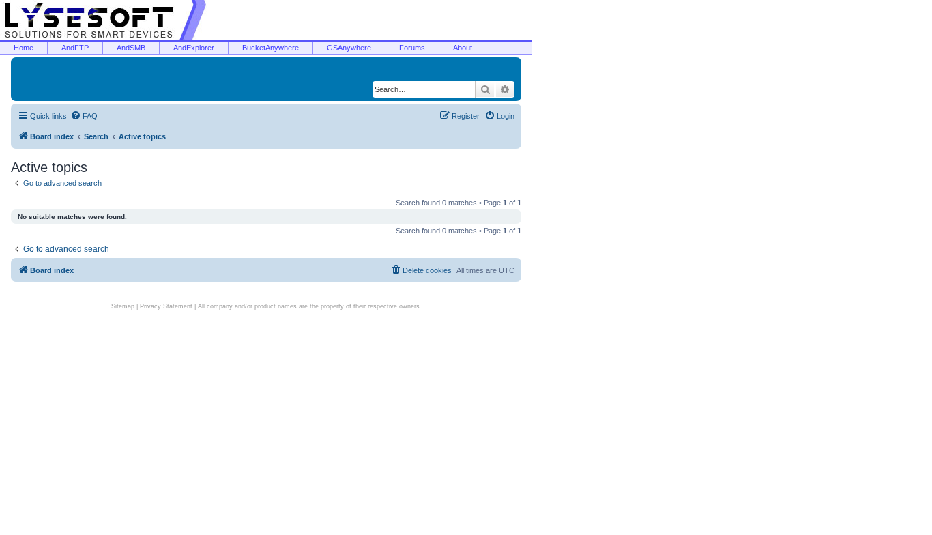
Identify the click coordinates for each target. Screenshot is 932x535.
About (462, 48)
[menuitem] (84, 116)
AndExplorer (193, 48)
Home (23, 48)
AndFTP (75, 48)
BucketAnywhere (270, 48)
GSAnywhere (349, 48)
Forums (412, 48)
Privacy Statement (166, 306)
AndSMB (131, 48)
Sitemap (122, 306)
